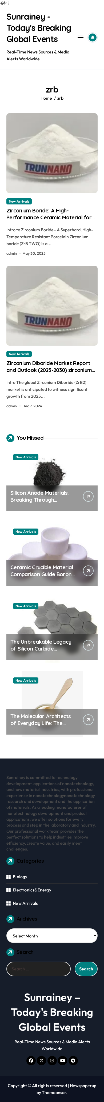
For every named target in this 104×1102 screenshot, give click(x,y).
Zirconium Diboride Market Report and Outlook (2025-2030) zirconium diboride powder (49, 370)
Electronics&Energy (32, 890)
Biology (20, 876)
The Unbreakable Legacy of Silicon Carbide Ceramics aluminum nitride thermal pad (42, 652)
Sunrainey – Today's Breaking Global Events (52, 1011)
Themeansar (54, 1092)
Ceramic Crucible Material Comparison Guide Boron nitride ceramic (41, 574)
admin (11, 253)
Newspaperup (83, 1085)
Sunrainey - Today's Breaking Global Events (38, 27)
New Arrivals (19, 201)
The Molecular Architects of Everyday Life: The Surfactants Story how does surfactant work (40, 726)
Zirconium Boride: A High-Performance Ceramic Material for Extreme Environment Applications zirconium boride (48, 220)
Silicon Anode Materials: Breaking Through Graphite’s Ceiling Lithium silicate (40, 503)
